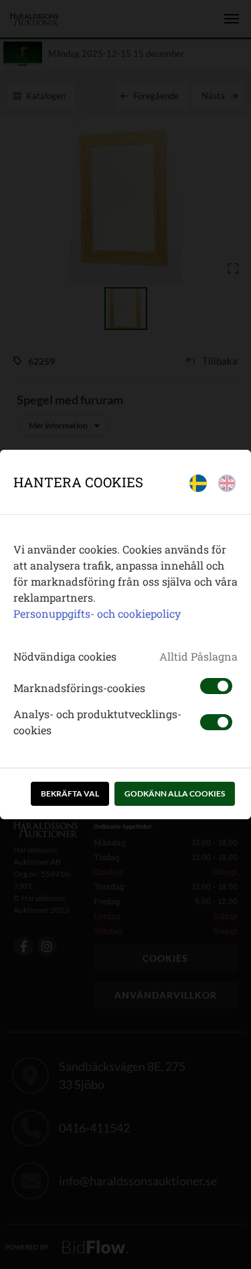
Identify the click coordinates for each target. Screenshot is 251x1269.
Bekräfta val (70, 793)
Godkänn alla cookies (174, 793)
